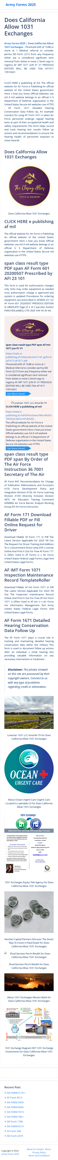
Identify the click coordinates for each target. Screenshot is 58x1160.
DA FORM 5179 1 (16, 1092)
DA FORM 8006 (15, 1107)
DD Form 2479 (15, 1135)
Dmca (48, 1149)
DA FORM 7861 (15, 1116)
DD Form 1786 (15, 1121)
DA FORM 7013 (15, 1112)
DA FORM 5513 (15, 1126)
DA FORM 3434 (15, 1102)
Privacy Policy (39, 1152)
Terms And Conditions (39, 1155)
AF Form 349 (14, 1131)
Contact (40, 1149)
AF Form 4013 (14, 1097)
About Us (31, 1149)
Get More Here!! (16, 393)
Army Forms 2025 (21, 4)
